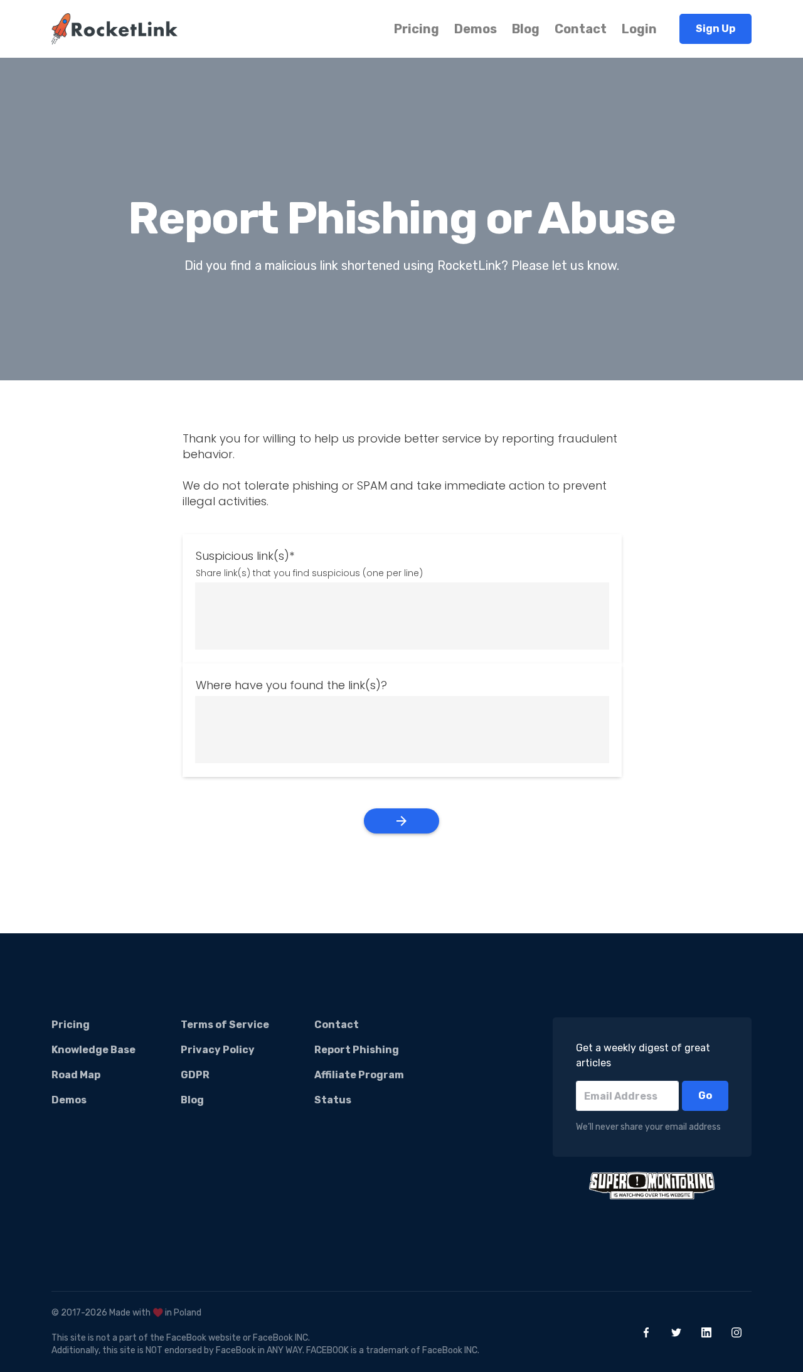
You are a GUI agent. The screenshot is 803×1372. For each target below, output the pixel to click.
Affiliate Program (359, 1075)
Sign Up (715, 29)
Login (639, 28)
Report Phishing (356, 1050)
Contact (581, 28)
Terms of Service (225, 1025)
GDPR (195, 1075)
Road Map (75, 1075)
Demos (475, 28)
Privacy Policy (218, 1050)
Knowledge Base (93, 1050)
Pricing (416, 28)
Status (332, 1100)
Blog (526, 28)
